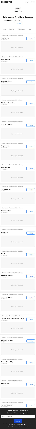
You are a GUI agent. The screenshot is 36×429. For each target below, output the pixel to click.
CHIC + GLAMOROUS (7, 297)
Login (25, 424)
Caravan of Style (6, 211)
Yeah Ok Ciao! (5, 38)
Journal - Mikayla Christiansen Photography (14, 318)
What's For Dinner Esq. (7, 103)
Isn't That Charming (7, 275)
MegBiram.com (5, 146)
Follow (19, 23)
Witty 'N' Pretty (5, 59)
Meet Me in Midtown (7, 340)
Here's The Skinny (6, 81)
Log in (27, 2)
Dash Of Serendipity (7, 362)
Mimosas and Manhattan (14, 20)
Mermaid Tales (5, 383)
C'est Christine (5, 167)
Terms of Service (25, 426)
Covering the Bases (7, 405)
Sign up (33, 2)
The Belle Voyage (6, 189)
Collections (12, 29)
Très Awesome (5, 254)
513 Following (21, 29)
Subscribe (18, 421)
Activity (4, 29)
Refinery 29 (4, 232)
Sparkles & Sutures (6, 124)
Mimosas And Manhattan (8, 35)
